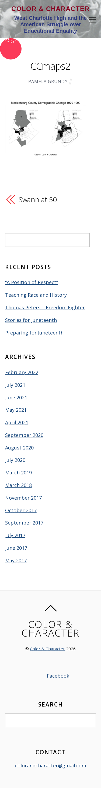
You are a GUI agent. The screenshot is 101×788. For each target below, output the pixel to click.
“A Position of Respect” (31, 282)
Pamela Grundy (48, 81)
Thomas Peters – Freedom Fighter (45, 307)
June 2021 (16, 397)
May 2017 (16, 560)
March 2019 (18, 472)
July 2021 (15, 385)
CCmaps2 (50, 66)
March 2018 (18, 485)
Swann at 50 (38, 199)
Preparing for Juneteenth (34, 332)
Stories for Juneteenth (31, 320)
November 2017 (23, 498)
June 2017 (16, 548)
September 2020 (24, 435)
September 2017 (24, 522)
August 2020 (19, 447)
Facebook (57, 675)
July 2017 (15, 535)
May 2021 (16, 410)
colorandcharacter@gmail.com (50, 765)
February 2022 (21, 372)
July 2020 (15, 460)
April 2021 (16, 422)
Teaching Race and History (36, 295)
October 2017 (21, 510)
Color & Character (47, 648)
